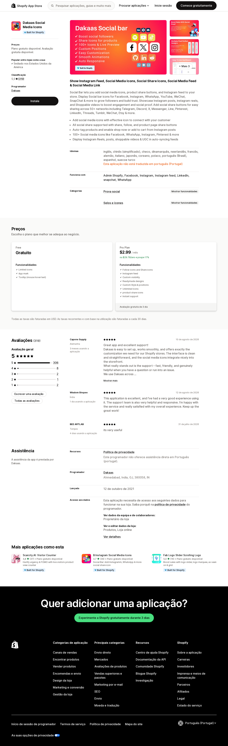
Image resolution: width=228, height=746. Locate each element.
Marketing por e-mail (108, 684)
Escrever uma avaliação (28, 393)
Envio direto (102, 652)
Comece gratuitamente (196, 5)
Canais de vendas (65, 652)
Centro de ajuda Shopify (152, 652)
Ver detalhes (112, 536)
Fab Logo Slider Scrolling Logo (182, 555)
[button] (43, 563)
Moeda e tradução (106, 705)
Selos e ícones (113, 203)
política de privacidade (170, 504)
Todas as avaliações (27, 400)
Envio (98, 698)
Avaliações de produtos (110, 666)
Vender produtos (64, 666)
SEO (97, 691)
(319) (21, 78)
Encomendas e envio (67, 673)
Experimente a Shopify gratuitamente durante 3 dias (114, 618)
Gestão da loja (62, 694)
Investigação (144, 680)
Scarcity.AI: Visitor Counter (39, 555)
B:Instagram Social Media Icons (112, 555)
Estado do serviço (189, 705)
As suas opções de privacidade (32, 735)
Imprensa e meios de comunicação (191, 675)
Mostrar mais (110, 380)
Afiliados (183, 691)
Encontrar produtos (66, 659)
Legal (181, 698)
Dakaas (15, 90)
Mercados (101, 659)
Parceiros (183, 684)
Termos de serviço (73, 724)
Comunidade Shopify (150, 666)
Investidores (185, 666)
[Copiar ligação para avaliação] (88, 339)
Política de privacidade (118, 452)
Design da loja (62, 680)
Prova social (111, 191)
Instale (34, 101)
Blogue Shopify (146, 673)
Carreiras (183, 659)
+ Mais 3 (184, 66)
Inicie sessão (163, 5)
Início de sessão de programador (33, 724)
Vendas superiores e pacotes (108, 675)
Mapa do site (133, 724)
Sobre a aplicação (189, 652)
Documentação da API (151, 659)
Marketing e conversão (68, 687)
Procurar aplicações (132, 5)
